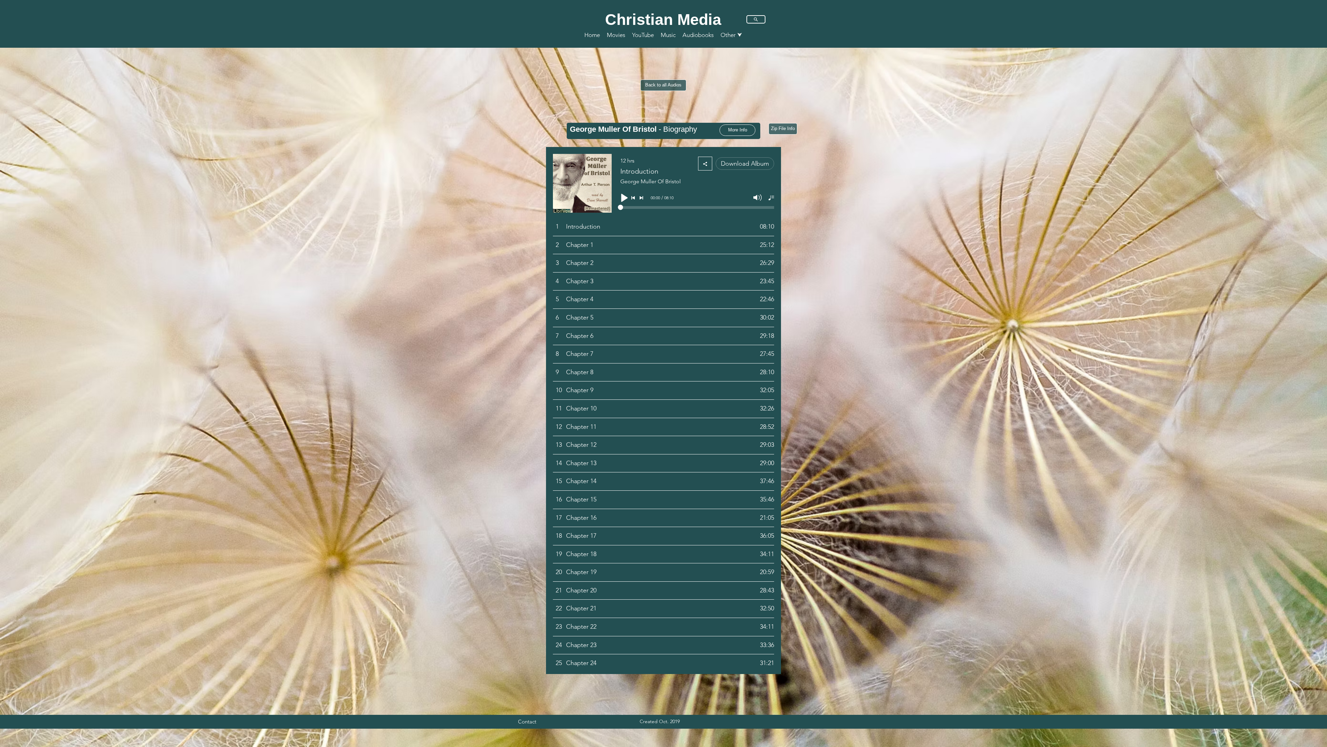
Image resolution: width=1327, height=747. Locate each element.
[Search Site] (755, 19)
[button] (731, 35)
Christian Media (663, 19)
